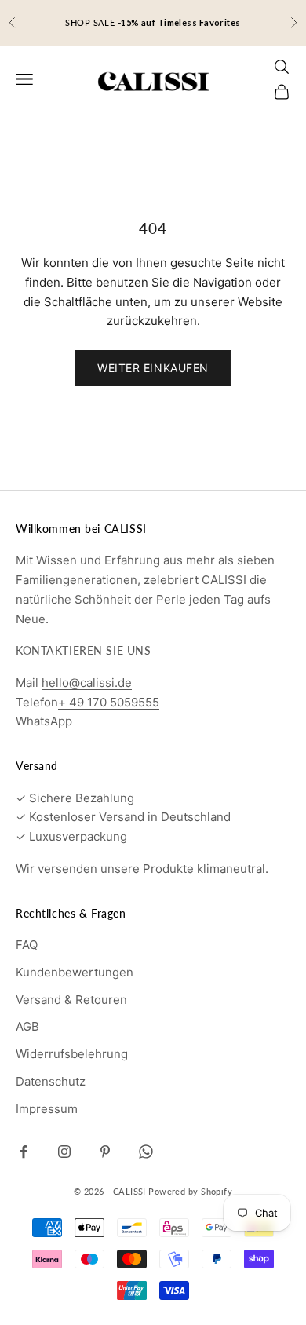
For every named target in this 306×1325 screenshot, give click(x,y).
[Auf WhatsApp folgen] (146, 1151)
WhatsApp (44, 721)
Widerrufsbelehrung (72, 1053)
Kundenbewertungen (74, 972)
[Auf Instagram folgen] (64, 1151)
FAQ (27, 944)
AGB (27, 1026)
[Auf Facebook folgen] (23, 1151)
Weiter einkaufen (153, 367)
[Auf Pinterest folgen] (105, 1151)
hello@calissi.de (87, 682)
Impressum (47, 1108)
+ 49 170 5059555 (108, 702)
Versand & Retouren (71, 999)
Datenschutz (51, 1081)
